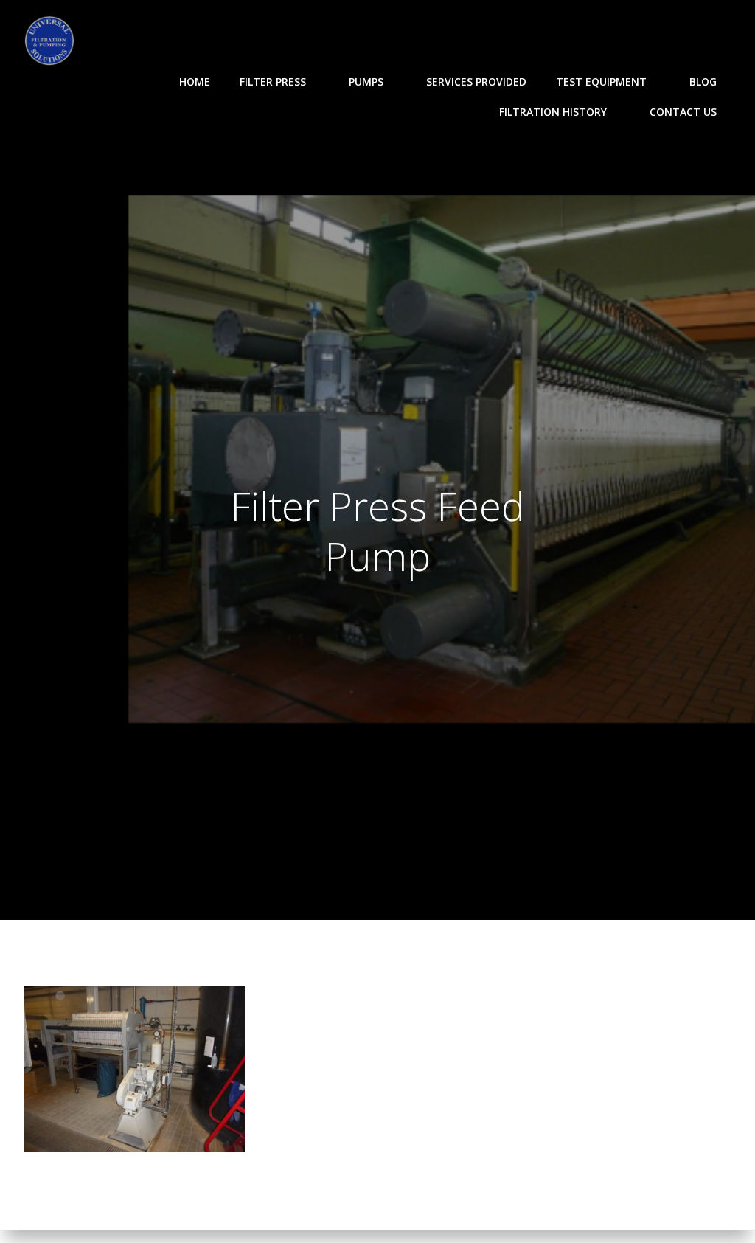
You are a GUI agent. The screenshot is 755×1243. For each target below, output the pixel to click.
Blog (703, 82)
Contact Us (683, 112)
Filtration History (553, 112)
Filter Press (273, 82)
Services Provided (476, 82)
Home (194, 82)
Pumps (366, 82)
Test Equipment (601, 82)
